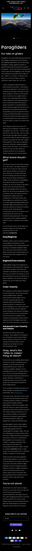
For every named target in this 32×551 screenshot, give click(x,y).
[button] (3, 8)
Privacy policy (16, 546)
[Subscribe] (27, 519)
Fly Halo (8, 544)
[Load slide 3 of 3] (18, 38)
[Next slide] (21, 38)
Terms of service (26, 544)
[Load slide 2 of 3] (16, 38)
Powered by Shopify (15, 544)
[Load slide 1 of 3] (14, 38)
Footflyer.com (18, 393)
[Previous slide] (11, 38)
